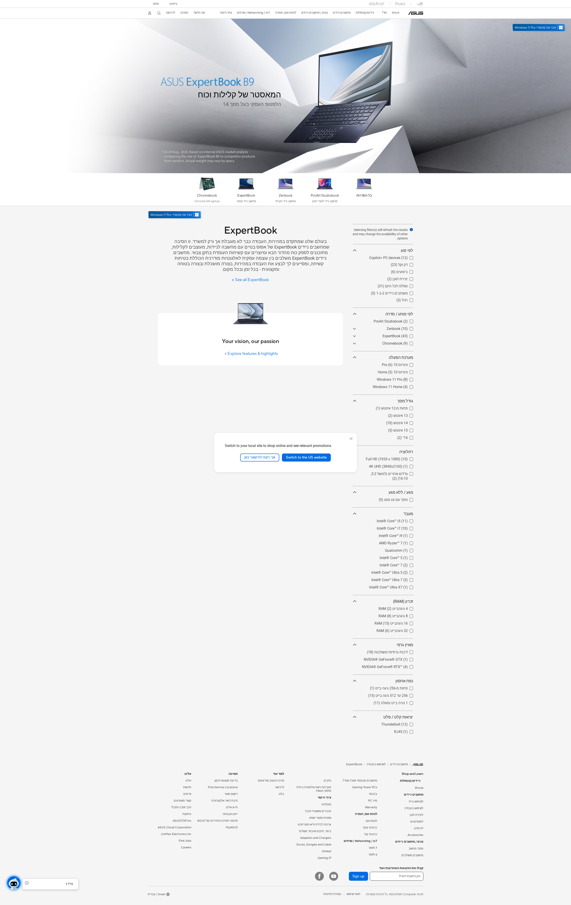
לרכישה (170, 12)
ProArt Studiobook (398, 320)
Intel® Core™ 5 (401, 557)
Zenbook (406, 327)
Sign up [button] (358, 876)
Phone (419, 788)
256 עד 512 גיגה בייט (397, 694)
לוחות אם (371, 821)
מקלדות (326, 804)
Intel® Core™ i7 (401, 527)
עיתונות (186, 814)
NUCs (373, 794)
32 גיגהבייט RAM (400, 629)
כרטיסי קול (370, 834)
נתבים (327, 780)
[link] (415, 13)
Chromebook (403, 342)
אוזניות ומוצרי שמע (320, 818)
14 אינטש (406, 422)
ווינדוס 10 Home (401, 371)
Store (395, 12)
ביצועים (407, 271)
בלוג (281, 794)
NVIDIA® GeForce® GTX (393, 658)
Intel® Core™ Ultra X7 (396, 586)
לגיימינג (418, 828)
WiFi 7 (373, 848)
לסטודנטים (416, 821)
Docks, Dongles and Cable (313, 844)
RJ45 (409, 730)
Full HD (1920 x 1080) (396, 458)
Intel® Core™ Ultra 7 (397, 579)
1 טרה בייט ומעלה (399, 702)
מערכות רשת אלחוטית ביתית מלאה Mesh (313, 789)
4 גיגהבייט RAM (401, 607)
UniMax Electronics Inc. (175, 834)
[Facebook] (319, 876)
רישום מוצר (231, 794)
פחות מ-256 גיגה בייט (397, 687)
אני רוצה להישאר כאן (259, 457)
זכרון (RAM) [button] (403, 601)
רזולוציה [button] (406, 451)
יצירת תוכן (405, 278)
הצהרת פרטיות (332, 894)
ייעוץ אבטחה (230, 814)
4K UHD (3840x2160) (396, 465)
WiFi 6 (373, 854)
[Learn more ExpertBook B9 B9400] (285, 172)
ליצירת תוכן (416, 815)
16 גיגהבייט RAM (400, 622)
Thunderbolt (403, 723)
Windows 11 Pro (400, 378)
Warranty (371, 807)
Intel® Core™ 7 (401, 564)
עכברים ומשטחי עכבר (318, 811)
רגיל (410, 299)
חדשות (187, 787)
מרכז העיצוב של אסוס (271, 780)
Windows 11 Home (398, 386)
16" (410, 436)
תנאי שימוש (353, 894)
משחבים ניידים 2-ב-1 (397, 292)
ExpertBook (404, 335)
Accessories (415, 835)
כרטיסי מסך (370, 827)
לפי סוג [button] (407, 250)
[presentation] (411, 229)
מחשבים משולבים (412, 855)
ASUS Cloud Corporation (174, 827)
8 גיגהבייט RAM (401, 615)
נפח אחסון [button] (404, 681)
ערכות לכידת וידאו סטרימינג (314, 824)
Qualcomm (404, 549)
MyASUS (232, 827)
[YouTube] (333, 876)
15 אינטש (406, 429)
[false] (221, 78)
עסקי (156, 4)
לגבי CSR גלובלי (181, 807)
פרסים (187, 794)
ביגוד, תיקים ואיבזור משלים (315, 831)
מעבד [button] (408, 513)
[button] (173, 4)
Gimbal (326, 851)
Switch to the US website (306, 457)
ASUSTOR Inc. (181, 821)
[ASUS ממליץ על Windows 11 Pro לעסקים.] (175, 215)
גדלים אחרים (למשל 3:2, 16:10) (389, 473)
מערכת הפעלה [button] (401, 357)
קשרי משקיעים (182, 800)
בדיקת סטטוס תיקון (226, 780)
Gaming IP (324, 858)
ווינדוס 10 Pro (403, 364)
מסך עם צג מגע (401, 498)
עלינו (188, 780)
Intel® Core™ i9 (401, 535)
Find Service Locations (223, 787)
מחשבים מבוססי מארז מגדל (360, 780)
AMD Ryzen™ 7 (401, 542)
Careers (186, 847)
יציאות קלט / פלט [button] (398, 717)
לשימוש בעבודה (413, 808)
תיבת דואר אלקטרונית (224, 800)
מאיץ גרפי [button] (405, 644)
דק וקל (408, 263)
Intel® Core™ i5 (401, 520)
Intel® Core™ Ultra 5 (397, 571)
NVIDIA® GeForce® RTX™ (393, 666)
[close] (351, 438)
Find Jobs (185, 841)
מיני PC (372, 800)
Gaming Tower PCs (364, 787)
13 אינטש (406, 414)
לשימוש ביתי (416, 801)
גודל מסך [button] (405, 401)
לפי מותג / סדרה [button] (399, 314)
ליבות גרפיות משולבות (396, 651)
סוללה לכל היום (401, 285)
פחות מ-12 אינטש (400, 407)
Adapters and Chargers (315, 838)
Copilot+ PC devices (397, 257)
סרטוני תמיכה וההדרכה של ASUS (217, 821)
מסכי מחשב (416, 848)
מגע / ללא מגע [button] (401, 492)
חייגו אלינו (232, 807)
